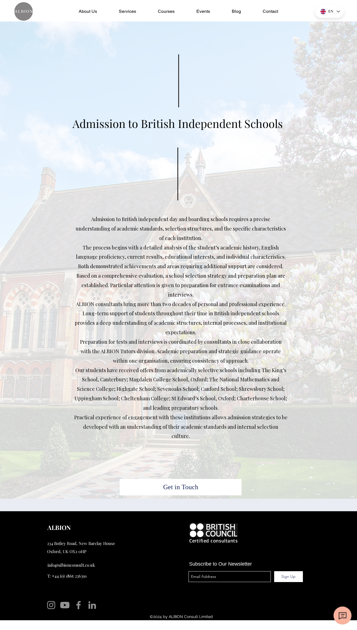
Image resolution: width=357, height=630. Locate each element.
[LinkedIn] (92, 605)
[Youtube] (64, 605)
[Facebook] (78, 605)
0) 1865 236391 (74, 576)
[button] (88, 11)
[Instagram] (51, 605)
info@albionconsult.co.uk (71, 565)
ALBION (59, 527)
